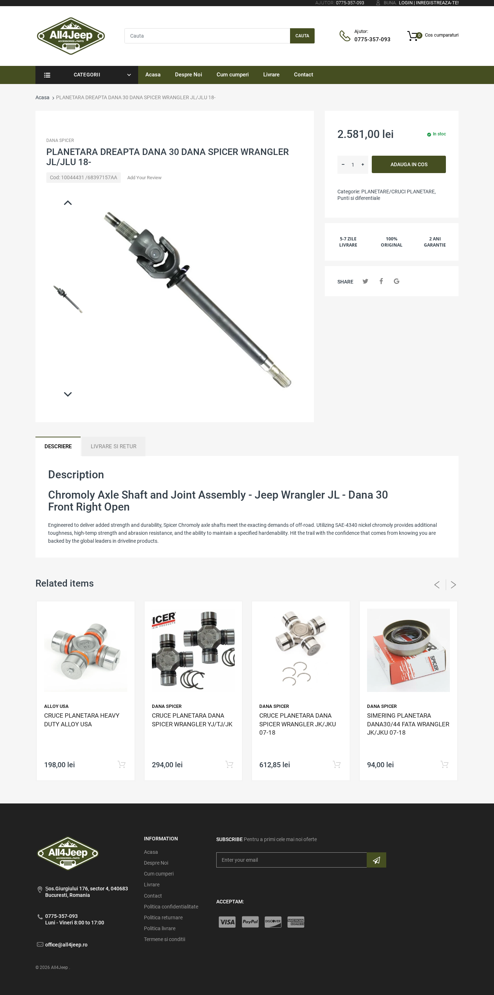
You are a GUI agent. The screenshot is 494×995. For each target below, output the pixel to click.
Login (406, 2)
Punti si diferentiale (358, 198)
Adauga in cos (409, 164)
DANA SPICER (60, 140)
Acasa (42, 97)
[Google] (396, 281)
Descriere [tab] (58, 446)
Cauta (302, 35)
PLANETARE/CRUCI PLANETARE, (398, 191)
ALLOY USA (56, 706)
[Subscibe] (376, 860)
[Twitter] (365, 281)
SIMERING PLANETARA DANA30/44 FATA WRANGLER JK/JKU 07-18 (408, 724)
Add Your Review (144, 177)
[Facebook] (381, 281)
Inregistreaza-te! (437, 2)
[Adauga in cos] (121, 765)
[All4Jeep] (71, 35)
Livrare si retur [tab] (113, 446)
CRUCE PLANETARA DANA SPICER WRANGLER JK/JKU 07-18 (297, 724)
